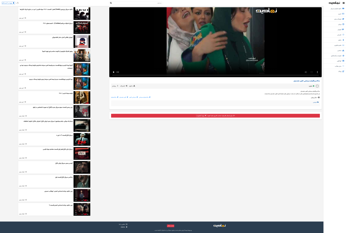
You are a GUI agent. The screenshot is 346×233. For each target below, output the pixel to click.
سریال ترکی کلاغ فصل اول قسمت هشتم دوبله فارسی (58, 149)
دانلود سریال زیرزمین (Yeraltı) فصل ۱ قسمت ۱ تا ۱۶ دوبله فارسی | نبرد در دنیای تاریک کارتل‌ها (46, 9)
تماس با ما (122, 224)
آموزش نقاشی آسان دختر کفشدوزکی (62, 37)
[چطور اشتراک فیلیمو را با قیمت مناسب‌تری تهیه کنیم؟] (82, 55)
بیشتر (114, 86)
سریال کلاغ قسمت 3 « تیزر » (64, 135)
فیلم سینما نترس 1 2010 (66, 93)
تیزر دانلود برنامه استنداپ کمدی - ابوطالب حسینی (58, 191)
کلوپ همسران (122, 97)
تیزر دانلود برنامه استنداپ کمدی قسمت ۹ (61, 205)
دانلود (131, 86)
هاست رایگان (171, 226)
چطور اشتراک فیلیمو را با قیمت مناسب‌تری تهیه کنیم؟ (57, 51)
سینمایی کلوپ (132, 97)
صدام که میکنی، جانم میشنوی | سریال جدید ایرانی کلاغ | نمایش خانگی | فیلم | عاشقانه (48, 121)
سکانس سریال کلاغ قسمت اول (64, 177)
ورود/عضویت (201, 116)
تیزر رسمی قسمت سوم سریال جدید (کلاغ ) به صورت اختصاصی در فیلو (53, 107)
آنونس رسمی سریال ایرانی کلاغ (64, 163)
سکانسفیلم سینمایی (144, 97)
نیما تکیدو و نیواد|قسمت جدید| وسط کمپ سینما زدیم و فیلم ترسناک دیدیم (51, 79)
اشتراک (122, 86)
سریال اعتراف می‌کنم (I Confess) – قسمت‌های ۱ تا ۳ (58, 23)
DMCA (123, 227)
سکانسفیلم (113, 97)
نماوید (311, 86)
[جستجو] (111, 3)
